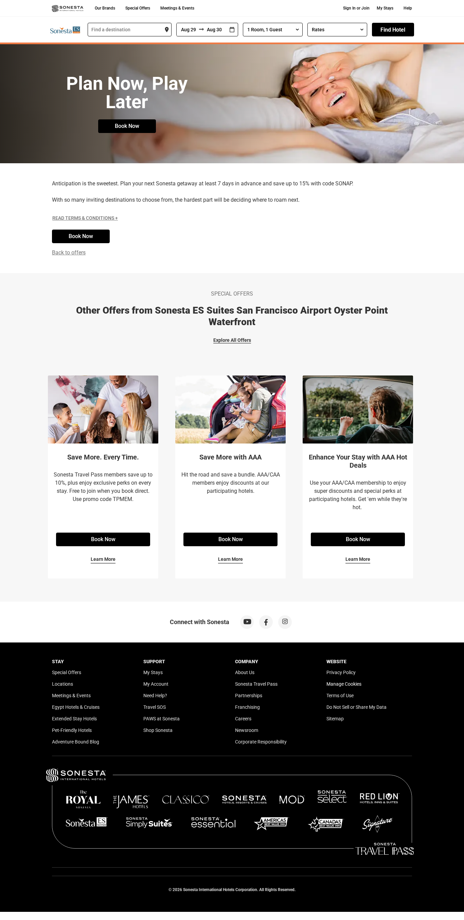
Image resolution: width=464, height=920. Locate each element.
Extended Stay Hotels (74, 718)
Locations (62, 684)
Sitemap (335, 718)
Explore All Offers (232, 340)
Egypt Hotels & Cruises (76, 707)
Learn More (103, 559)
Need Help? (155, 695)
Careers (243, 718)
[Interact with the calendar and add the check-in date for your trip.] (232, 30)
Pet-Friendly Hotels (72, 730)
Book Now (127, 126)
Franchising (247, 707)
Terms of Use (340, 695)
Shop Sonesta (158, 730)
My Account (155, 684)
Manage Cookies (343, 684)
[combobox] (130, 29)
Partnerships (248, 695)
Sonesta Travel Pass (256, 684)
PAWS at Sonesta (161, 718)
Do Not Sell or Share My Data (356, 707)
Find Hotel (392, 30)
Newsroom (246, 730)
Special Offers (137, 8)
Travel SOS (154, 707)
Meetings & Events (177, 8)
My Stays (385, 8)
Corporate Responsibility (261, 742)
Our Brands (105, 8)
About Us (244, 672)
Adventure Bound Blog (75, 742)
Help (408, 8)
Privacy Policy (341, 672)
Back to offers (69, 252)
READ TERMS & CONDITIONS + (85, 218)
